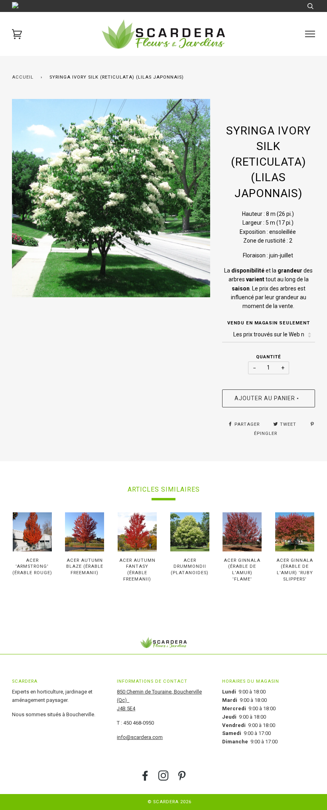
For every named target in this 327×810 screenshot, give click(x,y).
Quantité (268, 357)
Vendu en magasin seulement (268, 323)
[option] (111, 198)
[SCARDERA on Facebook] (145, 778)
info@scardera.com (140, 737)
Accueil (22, 77)
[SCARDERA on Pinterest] (182, 778)
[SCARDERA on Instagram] (163, 778)
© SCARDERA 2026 (169, 801)
